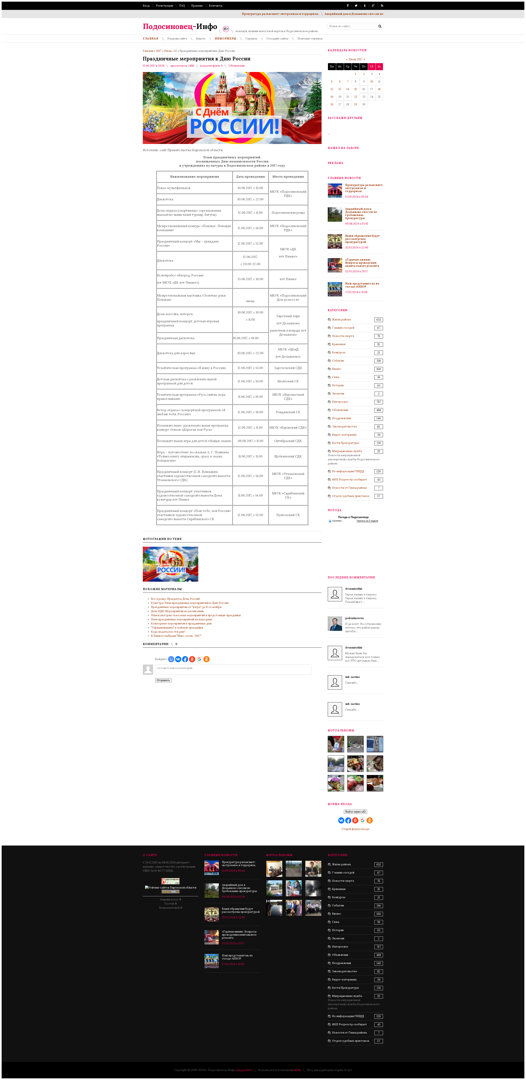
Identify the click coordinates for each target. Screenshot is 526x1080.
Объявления (236, 65)
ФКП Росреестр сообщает (349, 479)
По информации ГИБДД (348, 471)
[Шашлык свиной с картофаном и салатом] (355, 763)
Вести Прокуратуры (345, 443)
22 (355, 97)
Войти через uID (355, 811)
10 (371, 81)
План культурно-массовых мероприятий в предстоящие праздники (196, 615)
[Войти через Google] (199, 659)
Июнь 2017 (355, 59)
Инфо (180, 26)
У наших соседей (343, 327)
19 (332, 97)
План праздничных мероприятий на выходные (181, 619)
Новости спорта (343, 336)
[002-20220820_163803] (375, 744)
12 (175, 51)
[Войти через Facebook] (185, 659)
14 (347, 89)
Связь (335, 377)
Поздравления (341, 418)
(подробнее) (244, 1070)
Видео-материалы (344, 434)
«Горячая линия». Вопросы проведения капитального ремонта (362, 262)
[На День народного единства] (336, 783)
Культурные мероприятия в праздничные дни (181, 623)
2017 (158, 51)
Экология (338, 393)
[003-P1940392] (355, 744)
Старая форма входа (355, 829)
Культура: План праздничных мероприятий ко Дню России (189, 603)
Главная (148, 51)
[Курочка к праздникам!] (375, 763)
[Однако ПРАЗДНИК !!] (274, 888)
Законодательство (344, 426)
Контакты (215, 5)
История (338, 385)
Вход (146, 5)
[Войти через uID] (171, 659)
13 (340, 89)
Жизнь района (341, 319)
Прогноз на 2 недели (367, 521)
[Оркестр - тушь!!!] (313, 908)
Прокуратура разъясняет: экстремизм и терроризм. (252, 14)
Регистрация (164, 5)
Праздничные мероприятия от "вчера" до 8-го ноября (186, 607)
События (338, 360)
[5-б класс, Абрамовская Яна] (294, 888)
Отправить (163, 680)
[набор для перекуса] (375, 783)
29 (355, 104)
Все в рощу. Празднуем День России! (175, 599)
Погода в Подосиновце (353, 517)
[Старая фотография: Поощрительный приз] (274, 869)
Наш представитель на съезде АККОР (362, 285)
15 (355, 89)
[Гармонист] (294, 908)
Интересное (340, 402)
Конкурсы (338, 352)
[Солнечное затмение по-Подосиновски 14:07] (313, 888)
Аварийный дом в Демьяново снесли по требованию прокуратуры (345, 14)
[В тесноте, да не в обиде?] (274, 908)
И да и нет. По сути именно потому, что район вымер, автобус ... (363, 624)
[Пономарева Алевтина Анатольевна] (313, 869)
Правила (197, 5)
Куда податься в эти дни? (168, 631)
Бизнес (336, 369)
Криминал (338, 344)
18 (379, 89)
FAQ (182, 5)
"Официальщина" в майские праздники (177, 627)
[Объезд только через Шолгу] (294, 869)
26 (331, 104)
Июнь (168, 51)
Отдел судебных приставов (350, 496)
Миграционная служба (347, 451)
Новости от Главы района (349, 488)
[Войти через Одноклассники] (206, 659)
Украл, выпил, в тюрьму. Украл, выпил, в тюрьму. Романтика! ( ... (361, 595)
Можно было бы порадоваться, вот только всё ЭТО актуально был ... (362, 654)
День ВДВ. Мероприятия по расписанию (177, 611)
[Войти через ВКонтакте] (178, 659)
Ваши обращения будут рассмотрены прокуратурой (362, 239)
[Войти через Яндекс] (192, 659)
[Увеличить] (170, 564)
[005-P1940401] (336, 744)
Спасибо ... (352, 679)
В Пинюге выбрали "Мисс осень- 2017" (176, 636)
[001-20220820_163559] (336, 763)
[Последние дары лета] (355, 783)
